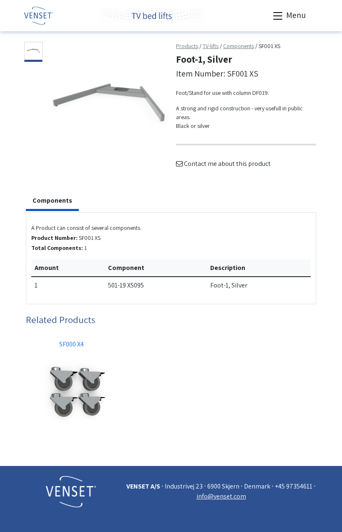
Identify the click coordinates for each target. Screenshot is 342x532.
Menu (295, 15)
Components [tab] (52, 200)
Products (187, 46)
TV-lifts (211, 46)
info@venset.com (221, 496)
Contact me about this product (227, 163)
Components (238, 46)
